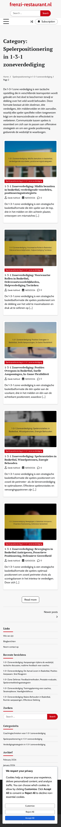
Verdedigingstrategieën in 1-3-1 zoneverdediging (24, 744)
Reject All (30, 812)
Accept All (29, 818)
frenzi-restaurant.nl (31, 4)
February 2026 (9, 759)
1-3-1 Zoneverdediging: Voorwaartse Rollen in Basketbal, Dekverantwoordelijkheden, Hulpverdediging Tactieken (27, 280)
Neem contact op (11, 647)
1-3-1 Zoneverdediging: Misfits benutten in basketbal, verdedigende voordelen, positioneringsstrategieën (30, 189)
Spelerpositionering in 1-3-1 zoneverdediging (24, 181)
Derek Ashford (14, 198)
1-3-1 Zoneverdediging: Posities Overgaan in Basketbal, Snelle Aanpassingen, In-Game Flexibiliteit (27, 371)
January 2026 (9, 765)
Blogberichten (9, 641)
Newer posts (51, 612)
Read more (30, 599)
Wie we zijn (8, 636)
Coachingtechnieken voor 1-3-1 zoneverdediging (24, 733)
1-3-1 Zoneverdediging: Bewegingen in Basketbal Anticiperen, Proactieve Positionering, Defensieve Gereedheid (29, 552)
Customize (30, 806)
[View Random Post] (31, 21)
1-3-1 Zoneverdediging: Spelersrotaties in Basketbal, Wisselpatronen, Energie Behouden (30, 459)
